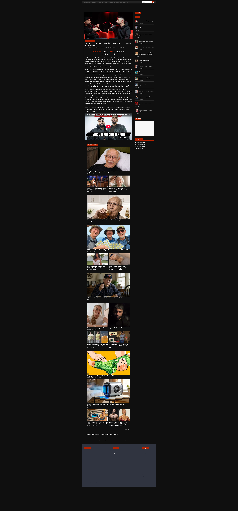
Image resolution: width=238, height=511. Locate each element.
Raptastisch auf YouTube (140, 146)
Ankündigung (111, 2)
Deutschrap (103, 47)
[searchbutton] (153, 2)
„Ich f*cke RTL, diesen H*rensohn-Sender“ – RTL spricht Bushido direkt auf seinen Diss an (146, 103)
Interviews (119, 2)
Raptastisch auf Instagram (140, 144)
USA (143, 474)
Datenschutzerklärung (117, 451)
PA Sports (118, 47)
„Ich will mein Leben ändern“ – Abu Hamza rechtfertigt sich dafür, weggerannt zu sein (146, 91)
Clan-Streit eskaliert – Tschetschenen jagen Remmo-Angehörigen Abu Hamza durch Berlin (146, 84)
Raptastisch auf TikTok (139, 148)
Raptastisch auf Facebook (140, 142)
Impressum (115, 453)
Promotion (144, 472)
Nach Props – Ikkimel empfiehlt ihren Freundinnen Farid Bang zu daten (145, 78)
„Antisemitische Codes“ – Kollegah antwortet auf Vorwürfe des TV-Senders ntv (146, 97)
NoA (143, 468)
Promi (143, 470)
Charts (143, 456)
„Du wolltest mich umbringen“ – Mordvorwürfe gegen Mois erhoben (101, 434)
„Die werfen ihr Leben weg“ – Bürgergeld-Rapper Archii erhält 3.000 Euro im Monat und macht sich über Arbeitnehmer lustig (146, 53)
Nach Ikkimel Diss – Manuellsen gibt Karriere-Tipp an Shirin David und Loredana (146, 47)
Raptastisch (87, 2)
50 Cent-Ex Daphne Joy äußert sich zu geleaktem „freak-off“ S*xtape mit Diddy (146, 20)
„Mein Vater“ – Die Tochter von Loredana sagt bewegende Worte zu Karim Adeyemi (146, 41)
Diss (106, 2)
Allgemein (94, 2)
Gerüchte (125, 2)
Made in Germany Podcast (111, 47)
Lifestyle (101, 2)
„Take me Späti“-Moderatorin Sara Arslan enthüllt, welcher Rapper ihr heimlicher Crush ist (146, 110)
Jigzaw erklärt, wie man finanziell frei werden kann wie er (145, 72)
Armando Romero (96, 47)
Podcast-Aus (122, 47)
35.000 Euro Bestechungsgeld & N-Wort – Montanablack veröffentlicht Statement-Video (146, 34)
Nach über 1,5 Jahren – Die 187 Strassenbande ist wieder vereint (144, 60)
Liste (143, 466)
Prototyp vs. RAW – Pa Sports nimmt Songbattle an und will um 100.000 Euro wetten (146, 27)
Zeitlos (143, 476)
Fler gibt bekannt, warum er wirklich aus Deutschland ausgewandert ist (115, 440)
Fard (106, 47)
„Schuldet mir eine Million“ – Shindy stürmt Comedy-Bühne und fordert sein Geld (146, 66)
